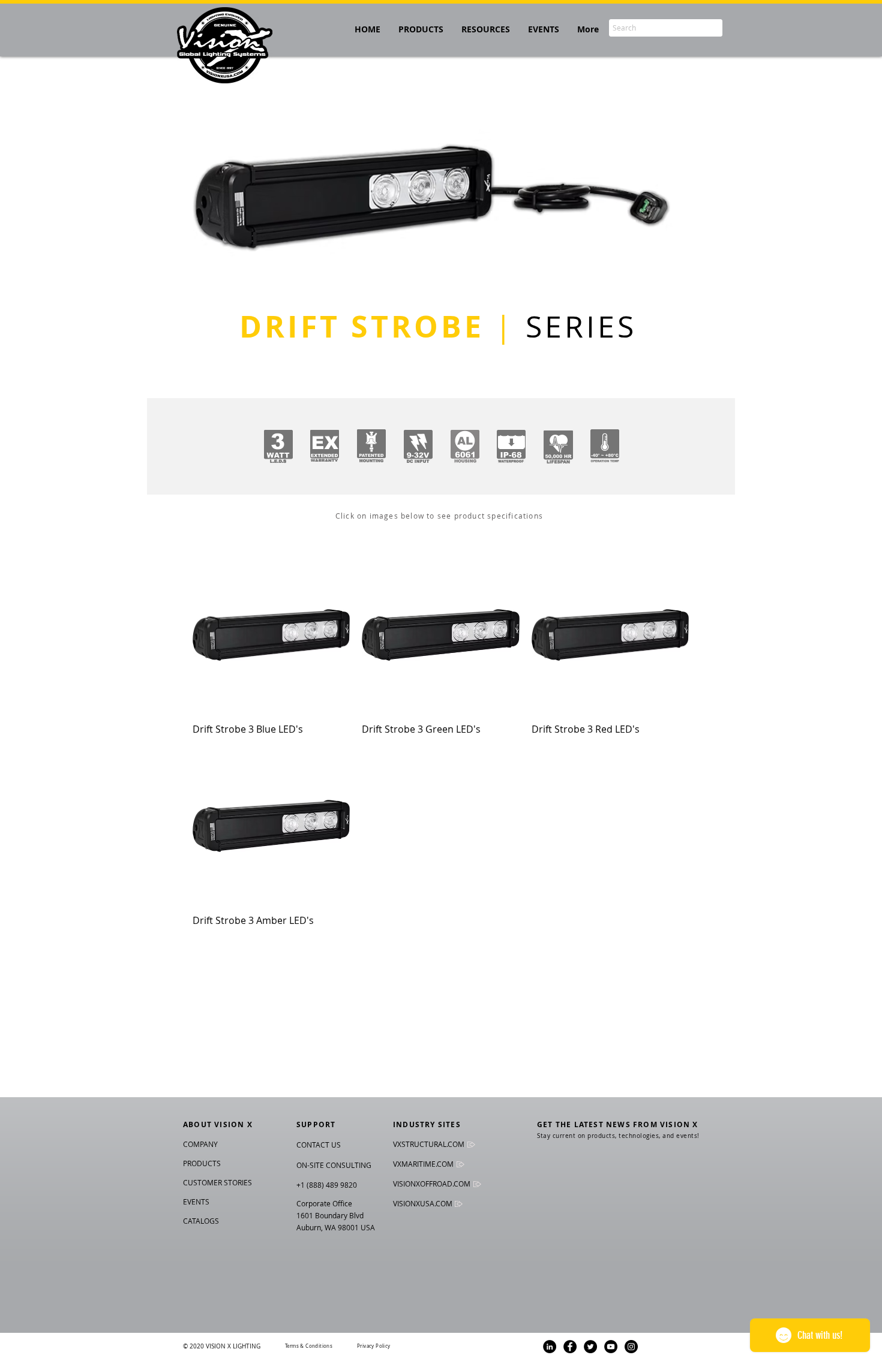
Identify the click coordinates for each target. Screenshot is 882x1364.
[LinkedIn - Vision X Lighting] (549, 1346)
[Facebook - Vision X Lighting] (570, 1346)
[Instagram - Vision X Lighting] (631, 1346)
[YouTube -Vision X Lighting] (610, 1346)
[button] (485, 29)
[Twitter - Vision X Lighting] (590, 1346)
